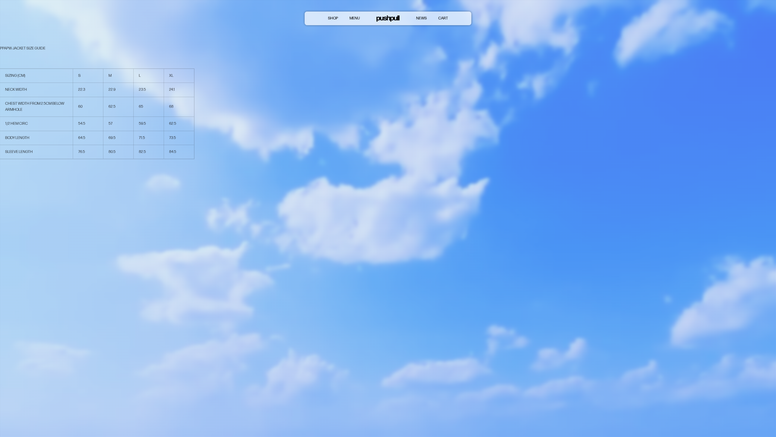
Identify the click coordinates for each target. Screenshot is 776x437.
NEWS (421, 18)
